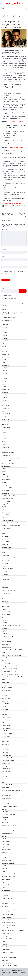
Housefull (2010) (5, 658)
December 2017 (5, 389)
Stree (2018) (4, 895)
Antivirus (3, 471)
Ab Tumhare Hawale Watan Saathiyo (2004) (12, 458)
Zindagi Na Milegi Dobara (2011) (9, 965)
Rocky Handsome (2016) (7, 838)
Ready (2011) (4, 836)
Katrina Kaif (17, 205)
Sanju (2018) (4, 847)
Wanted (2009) (5, 933)
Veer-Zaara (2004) (6, 928)
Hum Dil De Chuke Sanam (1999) (9, 668)
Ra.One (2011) (4, 809)
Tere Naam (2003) (6, 911)
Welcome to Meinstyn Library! (8, 298)
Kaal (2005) (4, 714)
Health (3, 652)
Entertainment (4, 595)
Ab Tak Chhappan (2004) (7, 452)
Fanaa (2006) (4, 601)
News (2, 782)
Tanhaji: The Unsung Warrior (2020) (10, 909)
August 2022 (4, 340)
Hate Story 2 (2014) (6, 641)
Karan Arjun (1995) (6, 720)
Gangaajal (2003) (5, 614)
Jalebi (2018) (4, 695)
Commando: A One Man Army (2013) (10, 531)
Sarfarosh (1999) (5, 849)
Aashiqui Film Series (6, 450)
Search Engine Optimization (8, 865)
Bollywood (3, 506)
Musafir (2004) (5, 779)
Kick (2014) (4, 730)
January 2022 (4, 351)
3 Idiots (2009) (5, 444)
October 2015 (4, 424)
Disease (3, 576)
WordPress (4, 955)
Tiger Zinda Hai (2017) (6, 917)
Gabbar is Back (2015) (6, 612)
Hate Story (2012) (5, 639)
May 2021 (3, 359)
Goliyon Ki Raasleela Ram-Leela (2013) (10, 625)
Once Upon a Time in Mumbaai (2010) (10, 790)
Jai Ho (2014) (4, 693)
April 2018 (3, 386)
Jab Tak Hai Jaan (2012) (7, 687)
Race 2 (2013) (4, 820)
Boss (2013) (4, 509)
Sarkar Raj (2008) (5, 857)
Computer (3, 533)
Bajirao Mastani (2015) (6, 487)
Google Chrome (5, 628)
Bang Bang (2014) (5, 493)
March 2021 (4, 362)
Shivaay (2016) (5, 868)
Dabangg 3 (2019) (6, 541)
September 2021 (5, 357)
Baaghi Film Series (5, 479)
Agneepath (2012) (5, 466)
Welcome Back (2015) (6, 938)
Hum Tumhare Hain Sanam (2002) (9, 674)
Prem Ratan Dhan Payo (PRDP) (9, 806)
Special (3, 887)
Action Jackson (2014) (7, 460)
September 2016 (5, 413)
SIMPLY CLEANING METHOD (8, 301)
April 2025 (4, 327)
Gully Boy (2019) (5, 631)
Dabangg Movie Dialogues (16, 121)
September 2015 (5, 427)
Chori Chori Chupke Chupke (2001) (10, 522)
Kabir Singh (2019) (6, 717)
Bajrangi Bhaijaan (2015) (7, 490)
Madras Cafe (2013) (6, 755)
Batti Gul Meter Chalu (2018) (8, 495)
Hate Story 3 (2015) (6, 644)
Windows (3, 941)
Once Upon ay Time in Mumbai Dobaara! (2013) (13, 793)
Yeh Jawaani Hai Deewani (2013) (9, 957)
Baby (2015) (4, 482)
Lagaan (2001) (5, 747)
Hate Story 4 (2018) (6, 647)
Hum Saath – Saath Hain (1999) (9, 671)
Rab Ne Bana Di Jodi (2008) (8, 814)
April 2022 (4, 349)
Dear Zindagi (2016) (6, 547)
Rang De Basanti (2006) (7, 833)
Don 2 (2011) (4, 585)
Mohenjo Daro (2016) (6, 768)
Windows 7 (4, 946)
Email (3, 256)
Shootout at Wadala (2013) (8, 876)
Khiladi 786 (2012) (5, 728)
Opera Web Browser (6, 795)
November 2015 (5, 422)
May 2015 (3, 432)
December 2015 (5, 419)
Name (3, 249)
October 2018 (4, 376)
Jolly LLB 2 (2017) (5, 706)
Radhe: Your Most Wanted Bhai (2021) (10, 825)
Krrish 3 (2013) (5, 741)
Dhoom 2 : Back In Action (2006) (9, 558)
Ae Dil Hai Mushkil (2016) (7, 463)
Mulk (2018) (4, 776)
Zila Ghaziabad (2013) (6, 963)
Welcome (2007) (5, 936)
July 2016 (3, 416)
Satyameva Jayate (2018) (7, 863)
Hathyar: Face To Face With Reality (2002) (11, 649)
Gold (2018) (4, 622)
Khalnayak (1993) (5, 725)
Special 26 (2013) (5, 890)
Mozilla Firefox (5, 774)
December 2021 (5, 354)
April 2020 (4, 373)
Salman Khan (11, 207)
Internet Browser (5, 682)
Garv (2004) (4, 617)
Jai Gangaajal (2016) (6, 690)
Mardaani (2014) (5, 763)
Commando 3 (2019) (6, 528)
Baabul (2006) (5, 474)
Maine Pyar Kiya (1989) (7, 757)
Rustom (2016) (5, 844)
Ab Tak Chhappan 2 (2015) (8, 455)
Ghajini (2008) (4, 620)
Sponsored (4, 892)
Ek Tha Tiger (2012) (6, 203)
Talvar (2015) (4, 906)
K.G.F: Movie (4, 709)
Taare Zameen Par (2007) (7, 903)
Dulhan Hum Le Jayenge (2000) (9, 590)
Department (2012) (6, 549)
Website (3, 264)
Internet (3, 679)
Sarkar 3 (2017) (5, 855)
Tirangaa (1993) (5, 919)
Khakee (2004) (5, 722)
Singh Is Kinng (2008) (6, 882)
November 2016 (5, 408)
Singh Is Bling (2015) (6, 879)
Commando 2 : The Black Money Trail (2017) (12, 525)
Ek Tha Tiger (9, 205)
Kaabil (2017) (4, 712)
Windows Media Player (7, 952)
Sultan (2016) (4, 901)
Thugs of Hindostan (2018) (8, 914)
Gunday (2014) (5, 633)
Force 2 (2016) (5, 606)
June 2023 (4, 330)
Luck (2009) (4, 752)
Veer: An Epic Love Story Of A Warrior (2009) (12, 930)
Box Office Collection (6, 512)
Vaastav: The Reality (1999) (8, 925)
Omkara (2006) (5, 787)
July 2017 (3, 395)
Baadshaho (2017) (5, 477)
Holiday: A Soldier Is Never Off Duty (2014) (11, 655)
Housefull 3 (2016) (5, 663)
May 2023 (4, 332)
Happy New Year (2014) (7, 636)
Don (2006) (4, 582)
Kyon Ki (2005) (5, 744)
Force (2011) (4, 604)
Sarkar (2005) (4, 852)
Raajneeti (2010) (5, 811)
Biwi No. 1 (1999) (5, 501)
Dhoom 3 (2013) (5, 560)
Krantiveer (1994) (5, 736)
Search (3, 288)
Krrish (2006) (4, 739)
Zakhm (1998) (4, 960)
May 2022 (4, 346)
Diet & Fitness (4, 563)
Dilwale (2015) (4, 574)
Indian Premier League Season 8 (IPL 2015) (12, 676)
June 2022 (4, 343)
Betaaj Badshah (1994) (7, 498)
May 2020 (4, 370)
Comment (4, 229)
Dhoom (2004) (5, 555)
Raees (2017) (4, 828)
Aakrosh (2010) (5, 447)
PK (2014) (3, 801)
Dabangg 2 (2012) (6, 539)
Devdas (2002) (5, 552)
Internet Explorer (5, 685)
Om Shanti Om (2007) (6, 784)
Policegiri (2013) (5, 803)
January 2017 (4, 403)
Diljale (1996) (4, 571)
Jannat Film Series (5, 698)
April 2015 (3, 435)
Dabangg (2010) (5, 536)
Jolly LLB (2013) (5, 703)
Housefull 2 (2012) (5, 660)
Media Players (4, 766)
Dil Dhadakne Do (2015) (7, 568)
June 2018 (4, 384)
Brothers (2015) (5, 514)
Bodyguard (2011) (5, 504)
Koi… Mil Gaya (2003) (6, 733)
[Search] (25, 9)
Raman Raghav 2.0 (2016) (7, 830)
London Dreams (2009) (7, 749)
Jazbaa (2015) (5, 701)
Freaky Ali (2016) (5, 609)
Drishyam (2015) (5, 587)
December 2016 (5, 405)
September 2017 (5, 392)
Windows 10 (4, 944)
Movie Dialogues (16, 203)
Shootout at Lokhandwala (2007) (9, 874)
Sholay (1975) (4, 871)
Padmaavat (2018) (6, 798)
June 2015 (4, 430)
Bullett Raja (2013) (5, 517)
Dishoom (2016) (5, 579)
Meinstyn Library (14, 3)
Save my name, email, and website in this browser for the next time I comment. (14, 273)
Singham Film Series (6, 884)
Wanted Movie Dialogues (16, 147)
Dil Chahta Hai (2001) (6, 566)
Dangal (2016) (4, 544)
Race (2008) (4, 817)
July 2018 (3, 381)
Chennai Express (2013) (7, 520)
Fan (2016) (4, 598)
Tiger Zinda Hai (10, 67)
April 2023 (4, 335)
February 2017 (5, 400)
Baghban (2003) (5, 485)
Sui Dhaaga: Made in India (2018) (9, 898)
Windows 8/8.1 (5, 949)
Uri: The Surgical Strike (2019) (8, 922)
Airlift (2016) (4, 468)
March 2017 (4, 397)
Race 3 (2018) (4, 822)
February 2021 (5, 365)
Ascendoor (16, 972)
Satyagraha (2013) (6, 860)
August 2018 (4, 378)
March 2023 (4, 338)
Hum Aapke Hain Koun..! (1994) (9, 666)
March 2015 (4, 438)
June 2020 (4, 367)
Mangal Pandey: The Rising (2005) (10, 760)
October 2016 (4, 411)
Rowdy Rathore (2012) (6, 841)
